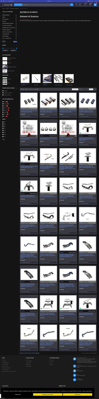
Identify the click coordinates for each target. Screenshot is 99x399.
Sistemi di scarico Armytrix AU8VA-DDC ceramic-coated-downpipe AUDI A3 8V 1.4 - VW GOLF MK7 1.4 (29, 256)
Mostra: (91, 89)
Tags (3, 139)
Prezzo (4, 45)
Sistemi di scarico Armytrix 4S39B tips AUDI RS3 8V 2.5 (29, 139)
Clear (16, 41)
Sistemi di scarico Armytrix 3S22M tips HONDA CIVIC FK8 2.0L (86, 111)
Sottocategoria (6, 55)
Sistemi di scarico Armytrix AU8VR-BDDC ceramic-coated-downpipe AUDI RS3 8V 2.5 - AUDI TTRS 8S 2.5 (28, 315)
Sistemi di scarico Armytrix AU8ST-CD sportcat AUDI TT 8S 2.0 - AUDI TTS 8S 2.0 (68, 196)
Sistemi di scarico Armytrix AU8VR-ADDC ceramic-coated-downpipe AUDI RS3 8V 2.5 (28, 285)
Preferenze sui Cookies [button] (47, 394)
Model (4, 119)
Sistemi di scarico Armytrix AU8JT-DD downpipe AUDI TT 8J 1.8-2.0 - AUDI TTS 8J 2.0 (48, 167)
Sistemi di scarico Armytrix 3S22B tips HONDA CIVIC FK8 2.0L (48, 111)
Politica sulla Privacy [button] (87, 391)
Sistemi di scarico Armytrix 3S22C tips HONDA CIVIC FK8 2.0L (68, 111)
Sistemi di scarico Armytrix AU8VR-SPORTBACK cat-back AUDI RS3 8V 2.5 (67, 314)
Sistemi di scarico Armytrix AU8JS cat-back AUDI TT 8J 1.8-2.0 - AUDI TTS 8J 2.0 (87, 139)
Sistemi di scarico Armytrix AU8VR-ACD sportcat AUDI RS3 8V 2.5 (48, 255)
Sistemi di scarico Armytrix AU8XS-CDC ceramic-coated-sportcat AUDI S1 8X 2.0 (47, 344)
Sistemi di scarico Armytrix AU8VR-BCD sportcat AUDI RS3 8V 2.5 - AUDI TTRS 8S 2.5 (48, 285)
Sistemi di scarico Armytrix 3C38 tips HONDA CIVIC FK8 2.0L (29, 111)
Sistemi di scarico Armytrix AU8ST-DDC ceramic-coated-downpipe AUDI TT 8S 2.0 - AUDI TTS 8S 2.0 (48, 227)
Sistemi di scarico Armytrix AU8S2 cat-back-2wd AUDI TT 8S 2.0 (87, 167)
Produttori (5, 75)
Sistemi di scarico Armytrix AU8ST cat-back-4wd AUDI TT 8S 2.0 (48, 196)
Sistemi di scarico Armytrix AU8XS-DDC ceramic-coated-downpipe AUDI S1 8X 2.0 (86, 344)
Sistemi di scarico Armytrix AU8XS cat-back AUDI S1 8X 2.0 (86, 314)
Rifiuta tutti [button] (17, 394)
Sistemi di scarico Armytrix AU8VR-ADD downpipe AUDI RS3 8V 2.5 (87, 255)
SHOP (7, 8)
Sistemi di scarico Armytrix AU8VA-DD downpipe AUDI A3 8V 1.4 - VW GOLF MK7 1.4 (87, 226)
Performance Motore (14, 8)
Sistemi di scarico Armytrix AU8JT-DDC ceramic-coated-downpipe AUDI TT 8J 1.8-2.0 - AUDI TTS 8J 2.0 (67, 168)
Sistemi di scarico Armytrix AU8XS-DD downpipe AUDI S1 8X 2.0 (68, 343)
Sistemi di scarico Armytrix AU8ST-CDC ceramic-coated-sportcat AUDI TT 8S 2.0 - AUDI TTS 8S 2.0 (87, 197)
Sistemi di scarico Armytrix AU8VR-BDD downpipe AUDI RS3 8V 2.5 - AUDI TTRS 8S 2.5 (87, 285)
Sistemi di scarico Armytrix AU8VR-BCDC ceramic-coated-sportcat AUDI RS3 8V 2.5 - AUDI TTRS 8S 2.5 (67, 285)
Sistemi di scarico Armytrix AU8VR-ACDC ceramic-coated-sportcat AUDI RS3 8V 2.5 (67, 255)
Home (3, 8)
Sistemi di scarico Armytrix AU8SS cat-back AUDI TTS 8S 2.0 (28, 196)
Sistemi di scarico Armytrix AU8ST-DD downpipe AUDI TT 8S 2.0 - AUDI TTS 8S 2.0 (29, 226)
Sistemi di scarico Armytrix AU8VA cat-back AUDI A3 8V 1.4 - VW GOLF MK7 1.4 (68, 226)
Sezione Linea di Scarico (8, 88)
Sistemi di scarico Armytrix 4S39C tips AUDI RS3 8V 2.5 (48, 139)
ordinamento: (75, 89)
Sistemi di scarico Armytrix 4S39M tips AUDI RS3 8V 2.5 (66, 139)
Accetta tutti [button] (77, 394)
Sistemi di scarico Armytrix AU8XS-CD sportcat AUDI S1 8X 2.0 (28, 343)
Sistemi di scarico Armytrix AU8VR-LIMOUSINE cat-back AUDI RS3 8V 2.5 (47, 314)
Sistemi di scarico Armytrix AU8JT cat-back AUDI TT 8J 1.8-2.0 (29, 167)
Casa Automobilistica (7, 99)
